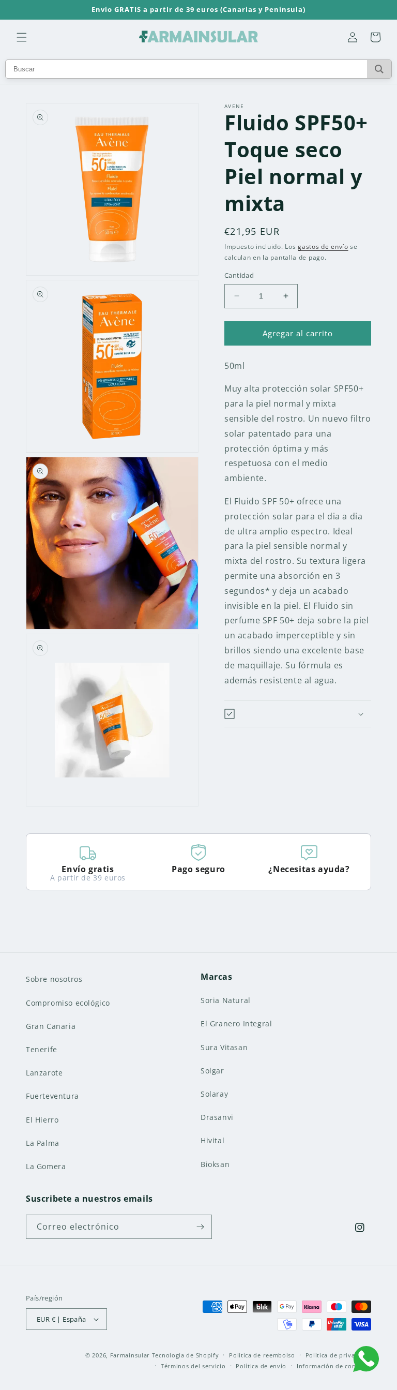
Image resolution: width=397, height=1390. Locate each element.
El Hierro (42, 1120)
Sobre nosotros (54, 979)
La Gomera (46, 1166)
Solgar (212, 1070)
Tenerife (41, 1049)
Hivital (212, 1140)
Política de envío (261, 1366)
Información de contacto (334, 1366)
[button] (21, 37)
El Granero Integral (236, 1023)
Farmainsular (130, 1355)
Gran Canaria (50, 1026)
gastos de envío (323, 246)
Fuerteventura (52, 1096)
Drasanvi (217, 1117)
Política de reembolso (262, 1355)
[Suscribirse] (200, 1227)
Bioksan (215, 1164)
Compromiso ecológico (68, 1003)
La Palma (42, 1143)
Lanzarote (44, 1073)
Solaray (214, 1094)
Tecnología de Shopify (185, 1355)
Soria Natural (226, 1000)
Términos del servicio (193, 1366)
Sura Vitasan (224, 1047)
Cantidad (239, 275)
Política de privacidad (338, 1355)
